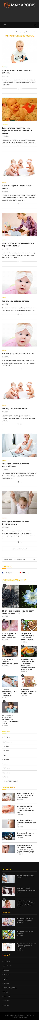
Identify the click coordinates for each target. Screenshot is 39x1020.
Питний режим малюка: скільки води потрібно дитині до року (25, 795)
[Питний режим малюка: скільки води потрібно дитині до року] (8, 797)
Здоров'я (6, 746)
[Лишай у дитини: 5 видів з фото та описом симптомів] (10, 625)
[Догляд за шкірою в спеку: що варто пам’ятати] (8, 836)
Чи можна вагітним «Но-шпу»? (25, 877)
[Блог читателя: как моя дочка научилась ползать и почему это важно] (19, 109)
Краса (5, 755)
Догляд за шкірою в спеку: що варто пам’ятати (26, 834)
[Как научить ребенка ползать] (19, 282)
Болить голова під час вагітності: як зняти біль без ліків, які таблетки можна (26, 904)
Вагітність (7, 737)
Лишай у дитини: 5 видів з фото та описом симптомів (9, 636)
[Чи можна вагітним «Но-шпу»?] (8, 879)
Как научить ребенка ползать (15, 301)
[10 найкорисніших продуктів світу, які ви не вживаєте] (19, 596)
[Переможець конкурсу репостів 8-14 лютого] (8, 922)
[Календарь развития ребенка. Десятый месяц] (19, 445)
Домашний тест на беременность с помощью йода (26, 890)
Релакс (6, 764)
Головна (4, 32)
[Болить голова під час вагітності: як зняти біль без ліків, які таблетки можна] (8, 904)
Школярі (6, 777)
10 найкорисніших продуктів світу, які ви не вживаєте (18, 612)
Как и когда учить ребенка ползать (18, 354)
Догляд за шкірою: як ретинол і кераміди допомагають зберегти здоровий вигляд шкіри (25, 849)
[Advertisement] (19, 16)
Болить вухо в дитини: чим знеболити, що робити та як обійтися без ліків (10, 719)
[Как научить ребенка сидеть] (19, 390)
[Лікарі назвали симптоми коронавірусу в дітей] (10, 651)
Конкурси (6, 750)
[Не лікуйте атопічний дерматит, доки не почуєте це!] (8, 824)
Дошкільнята (8, 742)
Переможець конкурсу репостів (25, 932)
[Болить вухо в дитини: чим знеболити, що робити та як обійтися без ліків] (10, 707)
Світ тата (6, 772)
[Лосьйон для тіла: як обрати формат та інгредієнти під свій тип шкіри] (8, 809)
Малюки (6, 759)
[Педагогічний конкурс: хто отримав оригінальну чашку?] (8, 947)
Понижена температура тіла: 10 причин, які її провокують (9, 692)
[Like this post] (18, 88)
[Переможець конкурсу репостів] (8, 934)
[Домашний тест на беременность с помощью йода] (8, 891)
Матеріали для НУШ (12, 781)
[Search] (35, 25)
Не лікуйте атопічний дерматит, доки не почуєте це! (26, 822)
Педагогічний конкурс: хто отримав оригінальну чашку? (26, 946)
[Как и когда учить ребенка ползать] (19, 335)
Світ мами (7, 768)
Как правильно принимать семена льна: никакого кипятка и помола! (27, 637)
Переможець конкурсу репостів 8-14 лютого (25, 920)
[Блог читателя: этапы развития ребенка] (19, 51)
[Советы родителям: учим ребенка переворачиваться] (19, 224)
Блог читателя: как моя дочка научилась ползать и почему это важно (17, 130)
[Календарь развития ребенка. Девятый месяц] (19, 502)
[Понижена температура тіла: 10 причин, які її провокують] (10, 681)
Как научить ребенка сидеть (15, 409)
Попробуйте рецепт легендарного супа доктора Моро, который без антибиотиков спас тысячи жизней (28, 664)
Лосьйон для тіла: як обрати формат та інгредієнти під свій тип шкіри (25, 809)
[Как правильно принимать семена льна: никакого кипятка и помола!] (29, 625)
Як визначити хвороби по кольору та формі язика (28, 691)
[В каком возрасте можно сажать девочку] (19, 167)
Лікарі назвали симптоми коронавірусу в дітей (10, 661)
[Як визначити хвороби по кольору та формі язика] (29, 681)
